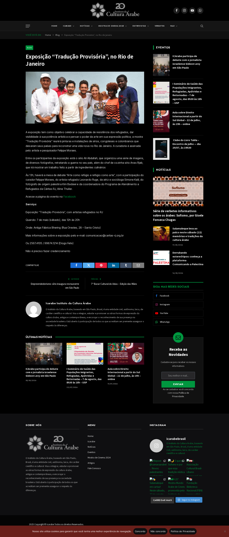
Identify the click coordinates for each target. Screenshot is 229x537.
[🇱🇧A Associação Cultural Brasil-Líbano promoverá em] (195, 467)
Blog (29, 47)
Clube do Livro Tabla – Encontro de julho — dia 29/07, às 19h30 (187, 144)
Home (54, 26)
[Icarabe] (114, 10)
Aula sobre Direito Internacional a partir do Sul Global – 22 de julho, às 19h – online (124, 374)
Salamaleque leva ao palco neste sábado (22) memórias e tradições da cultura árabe (188, 234)
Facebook (70, 196)
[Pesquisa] (201, 26)
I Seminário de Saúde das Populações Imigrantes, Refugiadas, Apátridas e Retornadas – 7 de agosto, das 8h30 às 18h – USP (84, 375)
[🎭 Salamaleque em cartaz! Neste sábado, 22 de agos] (158, 485)
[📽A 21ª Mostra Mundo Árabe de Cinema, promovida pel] (176, 485)
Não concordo (158, 531)
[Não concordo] (224, 531)
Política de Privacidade (183, 531)
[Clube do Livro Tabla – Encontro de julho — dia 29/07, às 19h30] (161, 149)
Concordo (140, 531)
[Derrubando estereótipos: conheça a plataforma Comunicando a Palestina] (161, 258)
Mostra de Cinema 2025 (111, 26)
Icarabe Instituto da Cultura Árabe (68, 303)
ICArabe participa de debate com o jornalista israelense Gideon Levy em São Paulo (42, 372)
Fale (172, 26)
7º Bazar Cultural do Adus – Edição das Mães (114, 283)
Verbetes (160, 26)
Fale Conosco (94, 468)
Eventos (91, 452)
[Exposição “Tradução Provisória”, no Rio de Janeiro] (85, 122)
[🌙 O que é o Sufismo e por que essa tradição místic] (176, 467)
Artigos (91, 462)
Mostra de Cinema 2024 (99, 457)
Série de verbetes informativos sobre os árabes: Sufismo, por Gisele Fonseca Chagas (178, 215)
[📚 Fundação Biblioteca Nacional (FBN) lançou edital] (195, 485)
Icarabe (67, 26)
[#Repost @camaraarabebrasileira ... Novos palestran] (158, 467)
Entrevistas (139, 26)
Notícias (85, 26)
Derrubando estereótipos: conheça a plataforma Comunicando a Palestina (188, 260)
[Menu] (28, 26)
